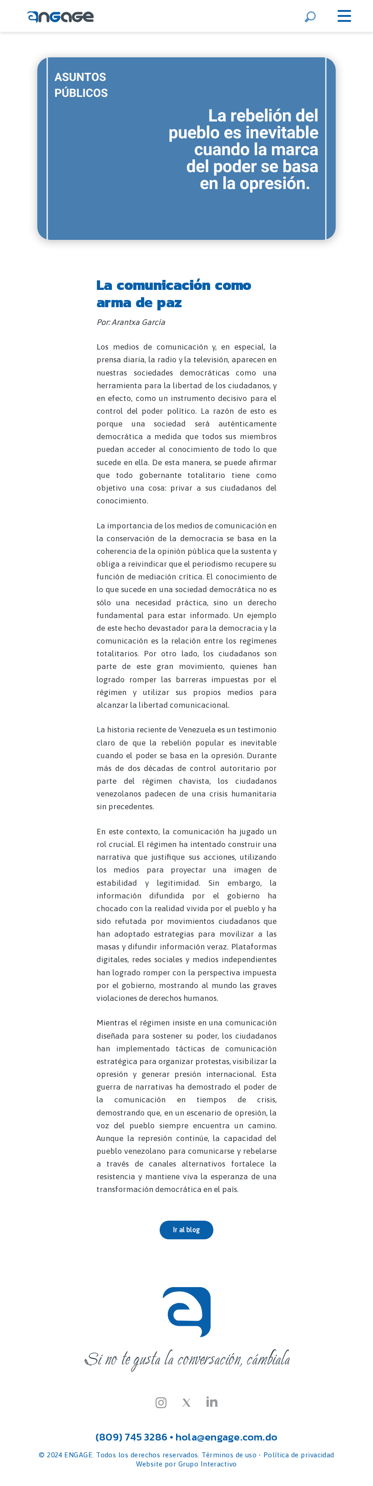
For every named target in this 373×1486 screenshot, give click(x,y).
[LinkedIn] (212, 1402)
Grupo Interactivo (207, 1464)
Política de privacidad (298, 1455)
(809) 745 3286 (131, 1437)
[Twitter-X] (186, 1402)
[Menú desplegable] (344, 16)
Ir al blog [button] (186, 1229)
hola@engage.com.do (226, 1437)
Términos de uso (229, 1455)
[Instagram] (161, 1402)
